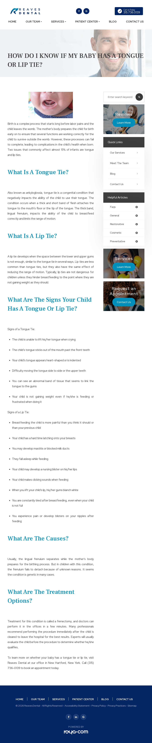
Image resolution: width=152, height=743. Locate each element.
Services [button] (57, 21)
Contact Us (135, 21)
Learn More (124, 122)
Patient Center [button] (86, 21)
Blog (113, 21)
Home (12, 21)
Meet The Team (119, 163)
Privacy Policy (99, 705)
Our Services (117, 152)
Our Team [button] (33, 21)
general (114, 215)
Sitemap (132, 705)
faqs (113, 207)
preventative (117, 241)
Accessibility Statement (77, 705)
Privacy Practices (117, 705)
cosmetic (115, 233)
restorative (117, 224)
